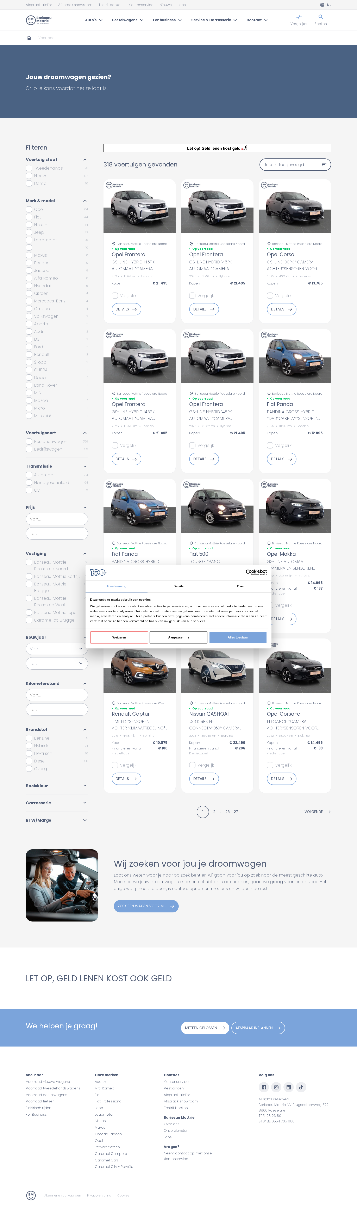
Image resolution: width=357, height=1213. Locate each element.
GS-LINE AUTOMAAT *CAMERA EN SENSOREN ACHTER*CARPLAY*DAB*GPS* (295, 568)
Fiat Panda (280, 404)
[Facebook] (264, 1087)
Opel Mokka (281, 554)
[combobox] (57, 519)
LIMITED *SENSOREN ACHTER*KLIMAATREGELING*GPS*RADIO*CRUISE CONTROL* (157, 728)
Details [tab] (179, 586)
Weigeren (119, 637)
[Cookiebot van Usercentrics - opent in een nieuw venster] (249, 573)
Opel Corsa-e (283, 714)
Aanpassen (176, 637)
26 (227, 811)
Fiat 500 (198, 554)
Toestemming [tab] (116, 586)
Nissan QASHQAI (209, 714)
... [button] (220, 811)
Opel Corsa (280, 255)
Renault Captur (131, 714)
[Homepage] (29, 38)
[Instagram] (276, 1087)
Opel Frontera (128, 255)
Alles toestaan (238, 637)
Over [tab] (240, 586)
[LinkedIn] (288, 1087)
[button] (318, 812)
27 (236, 811)
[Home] (39, 20)
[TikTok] (301, 1087)
